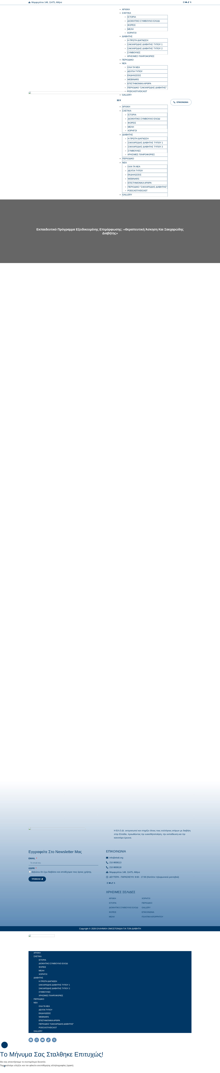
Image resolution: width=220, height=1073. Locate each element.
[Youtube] (186, 2)
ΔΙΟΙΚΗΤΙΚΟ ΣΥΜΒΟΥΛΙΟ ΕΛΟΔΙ (143, 21)
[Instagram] (184, 2)
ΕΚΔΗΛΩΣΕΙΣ (134, 75)
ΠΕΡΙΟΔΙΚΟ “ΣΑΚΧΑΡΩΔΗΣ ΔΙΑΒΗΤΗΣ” (147, 87)
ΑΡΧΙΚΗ (126, 9)
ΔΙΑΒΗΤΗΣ (127, 36)
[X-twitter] (54, 1040)
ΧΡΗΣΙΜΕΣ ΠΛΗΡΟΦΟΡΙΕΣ (140, 56)
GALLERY (127, 95)
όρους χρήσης (84, 872)
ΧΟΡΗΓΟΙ (131, 33)
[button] (142, 100)
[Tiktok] (188, 2)
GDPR (32, 868)
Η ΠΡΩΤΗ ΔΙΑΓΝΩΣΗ (137, 40)
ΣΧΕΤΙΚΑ (126, 13)
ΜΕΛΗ (130, 29)
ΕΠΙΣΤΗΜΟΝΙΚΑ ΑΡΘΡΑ (139, 83)
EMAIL (32, 858)
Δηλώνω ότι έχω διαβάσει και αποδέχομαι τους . (62, 872)
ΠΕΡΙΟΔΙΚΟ (128, 60)
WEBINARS (133, 79)
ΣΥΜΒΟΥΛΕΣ (133, 52)
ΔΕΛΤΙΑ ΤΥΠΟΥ (134, 71)
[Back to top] (4, 1045)
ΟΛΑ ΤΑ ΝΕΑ (133, 67)
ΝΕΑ (124, 63)
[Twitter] (190, 2)
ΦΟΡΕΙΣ (131, 25)
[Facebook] (31, 1040)
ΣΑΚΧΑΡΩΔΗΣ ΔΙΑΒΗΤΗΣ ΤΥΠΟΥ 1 (144, 44)
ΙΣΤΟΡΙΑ (131, 17)
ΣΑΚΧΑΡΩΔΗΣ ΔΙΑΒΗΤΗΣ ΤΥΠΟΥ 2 (144, 48)
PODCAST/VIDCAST (137, 91)
